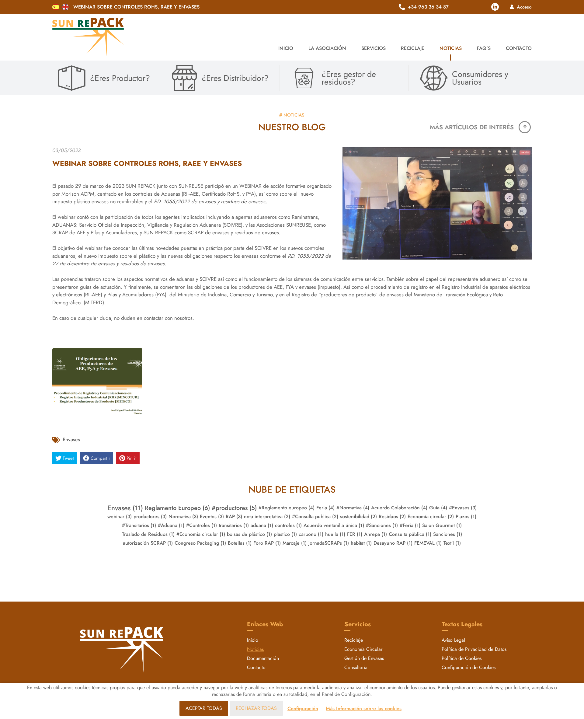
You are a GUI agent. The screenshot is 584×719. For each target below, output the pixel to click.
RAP (234, 516)
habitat (361, 542)
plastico (285, 534)
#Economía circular (200, 534)
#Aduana (171, 525)
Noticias (451, 48)
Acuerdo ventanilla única (334, 525)
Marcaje (295, 542)
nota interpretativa (267, 516)
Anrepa (375, 534)
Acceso (524, 7)
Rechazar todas (256, 708)
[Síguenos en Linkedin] (495, 7)
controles (288, 525)
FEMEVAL (428, 542)
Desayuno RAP (393, 542)
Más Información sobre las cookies (363, 708)
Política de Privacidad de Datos (474, 649)
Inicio (285, 48)
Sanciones (447, 534)
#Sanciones (382, 525)
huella (335, 534)
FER (354, 534)
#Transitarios (139, 525)
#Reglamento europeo (287, 507)
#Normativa (352, 507)
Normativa (183, 516)
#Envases (463, 507)
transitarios (234, 525)
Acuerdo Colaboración (399, 507)
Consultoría (355, 667)
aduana (262, 525)
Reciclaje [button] (412, 48)
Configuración (302, 708)
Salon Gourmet (442, 525)
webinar (119, 516)
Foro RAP (267, 542)
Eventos (212, 516)
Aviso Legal (453, 640)
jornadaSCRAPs (328, 542)
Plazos (466, 516)
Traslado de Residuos (148, 534)
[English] (65, 7)
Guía (438, 507)
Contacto (519, 48)
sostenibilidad (358, 516)
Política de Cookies (461, 658)
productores (150, 516)
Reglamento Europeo (177, 507)
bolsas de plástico (249, 534)
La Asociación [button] (327, 48)
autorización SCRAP (148, 542)
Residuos (392, 516)
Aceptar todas (204, 708)
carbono (311, 534)
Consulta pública (410, 534)
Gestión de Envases (364, 658)
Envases (71, 439)
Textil (452, 542)
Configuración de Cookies (468, 667)
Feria (325, 507)
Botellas (240, 542)
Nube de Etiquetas (292, 489)
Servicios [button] (373, 48)
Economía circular (431, 516)
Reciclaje (353, 640)
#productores (234, 507)
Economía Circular (363, 649)
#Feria (410, 525)
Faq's (484, 48)
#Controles (201, 525)
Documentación (263, 658)
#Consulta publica (315, 516)
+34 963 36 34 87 (428, 7)
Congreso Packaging (200, 542)
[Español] (55, 7)
